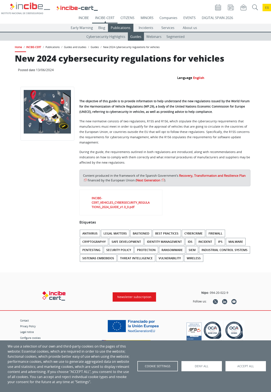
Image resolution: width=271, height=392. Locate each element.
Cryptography (94, 242)
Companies (168, 17)
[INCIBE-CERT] (53, 296)
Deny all (201, 366)
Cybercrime (193, 233)
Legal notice (27, 332)
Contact (24, 320)
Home (18, 47)
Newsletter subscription (134, 297)
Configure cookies (30, 338)
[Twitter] (215, 301)
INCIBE (84, 17)
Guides (135, 36)
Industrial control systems (224, 250)
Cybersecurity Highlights (105, 36)
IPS (220, 242)
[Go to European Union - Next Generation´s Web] (134, 327)
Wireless (194, 258)
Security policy (118, 250)
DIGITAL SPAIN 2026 (217, 17)
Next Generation (148, 180)
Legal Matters (115, 233)
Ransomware (172, 250)
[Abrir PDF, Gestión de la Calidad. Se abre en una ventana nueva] (234, 331)
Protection (146, 250)
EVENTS (189, 17)
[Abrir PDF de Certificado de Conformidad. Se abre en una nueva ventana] (194, 330)
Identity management (164, 242)
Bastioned (141, 233)
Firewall (216, 233)
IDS (190, 242)
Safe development (126, 242)
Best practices (166, 233)
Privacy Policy (28, 326)
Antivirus (90, 233)
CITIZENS (127, 17)
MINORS (147, 17)
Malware (235, 242)
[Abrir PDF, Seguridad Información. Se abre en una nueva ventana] (212, 331)
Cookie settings (157, 366)
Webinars (154, 36)
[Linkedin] (224, 301)
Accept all (245, 366)
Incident (205, 242)
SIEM (192, 250)
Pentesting (91, 250)
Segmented (175, 36)
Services (167, 27)
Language (184, 78)
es (267, 8)
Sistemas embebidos (98, 258)
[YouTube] (233, 301)
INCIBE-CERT (105, 17)
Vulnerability (170, 258)
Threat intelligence (136, 258)
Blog (101, 27)
